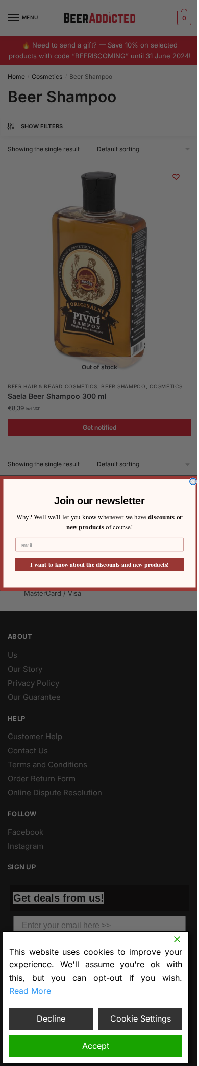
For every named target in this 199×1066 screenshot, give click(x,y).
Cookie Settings (140, 1018)
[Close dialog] (193, 481)
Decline (51, 1018)
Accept (95, 1045)
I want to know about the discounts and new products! (99, 564)
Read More (30, 991)
